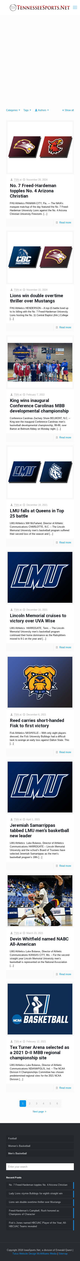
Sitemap (63, 1253)
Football (12, 1138)
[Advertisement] (40, 62)
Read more (65, 222)
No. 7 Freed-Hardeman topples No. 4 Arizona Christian (33, 191)
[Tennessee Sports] (40, 7)
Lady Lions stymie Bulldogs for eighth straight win (36, 1193)
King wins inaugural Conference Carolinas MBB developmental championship (39, 406)
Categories (12, 110)
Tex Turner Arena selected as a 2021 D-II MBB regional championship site (39, 1052)
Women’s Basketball (19, 1146)
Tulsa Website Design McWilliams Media (34, 1253)
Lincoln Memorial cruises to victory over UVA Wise (38, 618)
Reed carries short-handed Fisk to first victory (37, 723)
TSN (16, 179)
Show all (69, 110)
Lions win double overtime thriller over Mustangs (36, 298)
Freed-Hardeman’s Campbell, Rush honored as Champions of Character (34, 1212)
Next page (38, 1111)
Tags (26, 110)
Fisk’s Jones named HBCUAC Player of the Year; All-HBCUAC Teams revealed (37, 1224)
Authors (42, 110)
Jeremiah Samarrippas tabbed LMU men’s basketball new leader (39, 830)
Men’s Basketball (17, 1153)
